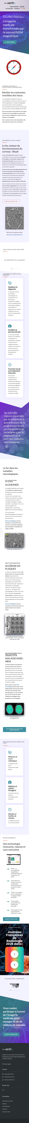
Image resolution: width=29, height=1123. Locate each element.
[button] (5, 260)
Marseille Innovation (7, 1101)
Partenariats (14, 6)
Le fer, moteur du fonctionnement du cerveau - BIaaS (12, 148)
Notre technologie (10, 521)
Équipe (22, 6)
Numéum (4, 1109)
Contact (17, 8)
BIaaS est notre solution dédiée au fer (14, 234)
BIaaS (15, 636)
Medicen (4, 1103)
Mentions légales (6, 1064)
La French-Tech (6, 1111)
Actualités (9, 8)
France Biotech (6, 1106)
